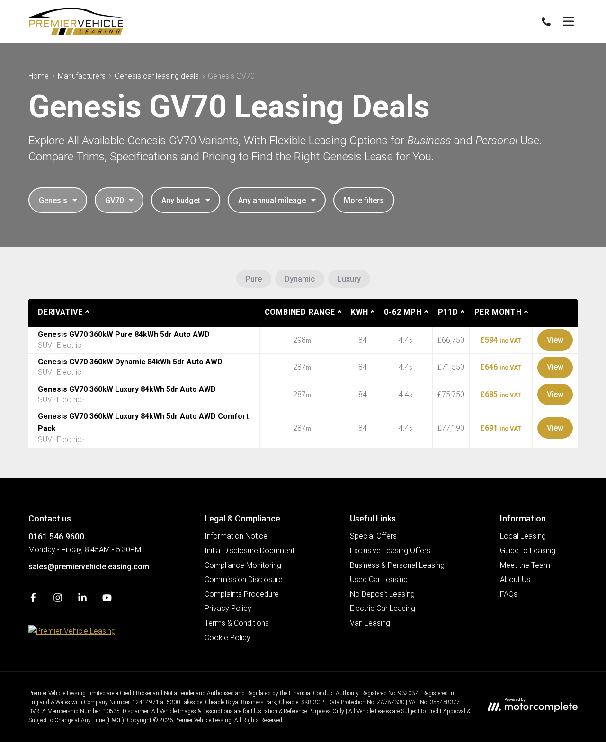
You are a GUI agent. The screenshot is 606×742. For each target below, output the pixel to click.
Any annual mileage (272, 200)
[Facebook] (33, 599)
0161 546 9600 (56, 536)
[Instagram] (57, 599)
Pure (254, 278)
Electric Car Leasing (382, 608)
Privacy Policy (228, 608)
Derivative (60, 312)
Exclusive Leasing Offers (390, 550)
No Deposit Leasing (382, 594)
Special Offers (373, 535)
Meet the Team (525, 565)
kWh (359, 312)
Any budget (180, 200)
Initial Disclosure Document (249, 550)
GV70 (114, 200)
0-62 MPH (402, 312)
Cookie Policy (227, 637)
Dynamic (300, 278)
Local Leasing (523, 535)
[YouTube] (107, 599)
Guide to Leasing (527, 550)
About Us (515, 579)
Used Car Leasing (379, 579)
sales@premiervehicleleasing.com (88, 566)
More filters (364, 200)
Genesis (53, 200)
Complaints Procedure (242, 594)
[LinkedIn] (82, 599)
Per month (498, 312)
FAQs (508, 594)
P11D (448, 312)
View (555, 340)
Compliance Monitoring (243, 565)
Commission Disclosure (244, 579)
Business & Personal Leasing (397, 565)
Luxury (349, 278)
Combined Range (300, 312)
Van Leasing (370, 622)
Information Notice (236, 535)
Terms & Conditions (237, 622)
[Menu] (568, 21)
